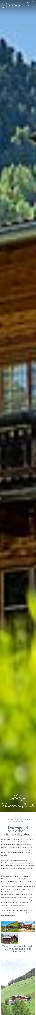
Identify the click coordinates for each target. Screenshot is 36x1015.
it (28, 6)
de (22, 6)
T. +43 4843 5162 (28, 2)
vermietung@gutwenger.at (33, 2)
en (26, 6)
